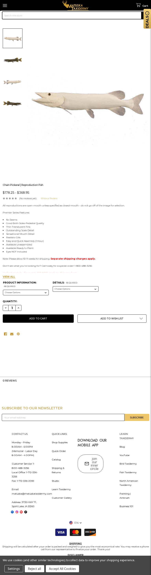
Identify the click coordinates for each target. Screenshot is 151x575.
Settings (14, 569)
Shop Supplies (60, 442)
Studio (55, 480)
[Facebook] (5, 334)
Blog (122, 446)
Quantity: (10, 301)
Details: (65, 282)
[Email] (12, 334)
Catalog (56, 459)
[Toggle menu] (5, 5)
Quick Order (59, 451)
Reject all (34, 569)
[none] (87, 100)
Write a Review (49, 198)
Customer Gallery (62, 497)
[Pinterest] (18, 334)
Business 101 (126, 506)
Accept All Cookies (62, 569)
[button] (111, 318)
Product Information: (19, 284)
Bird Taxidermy (128, 463)
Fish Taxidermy (128, 472)
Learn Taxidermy (61, 489)
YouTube (124, 455)
